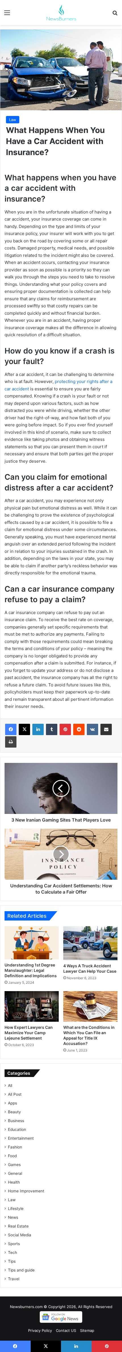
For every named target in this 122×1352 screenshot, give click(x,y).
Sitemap (87, 1330)
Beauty (14, 1112)
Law (12, 119)
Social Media (19, 1235)
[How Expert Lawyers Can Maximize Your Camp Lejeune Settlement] (32, 1006)
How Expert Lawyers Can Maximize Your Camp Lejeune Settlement (29, 1032)
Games (14, 1164)
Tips (12, 1261)
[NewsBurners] (61, 12)
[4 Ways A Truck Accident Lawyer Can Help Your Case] (90, 943)
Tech (12, 1252)
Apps (12, 1103)
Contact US (66, 1330)
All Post (15, 1094)
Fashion (15, 1147)
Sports (14, 1243)
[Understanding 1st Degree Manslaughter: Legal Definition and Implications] (32, 942)
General (15, 1173)
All (10, 1085)
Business (16, 1120)
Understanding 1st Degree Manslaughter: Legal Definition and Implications (31, 970)
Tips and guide (21, 1270)
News (13, 1217)
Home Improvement (26, 1191)
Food (12, 1156)
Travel (13, 1279)
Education (17, 1129)
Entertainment (21, 1138)
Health (14, 1182)
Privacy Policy (40, 1330)
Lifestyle (16, 1208)
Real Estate (18, 1226)
